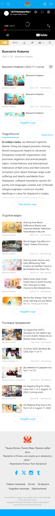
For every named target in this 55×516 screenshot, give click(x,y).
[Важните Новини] (14, 80)
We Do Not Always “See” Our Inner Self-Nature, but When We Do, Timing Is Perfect (37, 300)
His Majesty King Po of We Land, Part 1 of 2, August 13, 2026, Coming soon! (37, 389)
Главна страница (15, 484)
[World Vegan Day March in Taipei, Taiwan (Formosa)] (12, 246)
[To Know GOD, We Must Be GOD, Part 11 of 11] (12, 353)
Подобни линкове (19, 488)
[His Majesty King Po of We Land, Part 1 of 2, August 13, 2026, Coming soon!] (12, 391)
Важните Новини (24, 56)
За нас (31, 484)
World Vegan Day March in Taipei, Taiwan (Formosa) (36, 243)
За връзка (43, 484)
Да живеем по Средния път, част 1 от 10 (37, 369)
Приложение (39, 488)
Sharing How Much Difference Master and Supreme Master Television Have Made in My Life (37, 227)
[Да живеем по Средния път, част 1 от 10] (12, 372)
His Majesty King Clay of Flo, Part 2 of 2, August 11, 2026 (37, 406)
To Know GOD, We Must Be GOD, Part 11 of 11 (36, 350)
